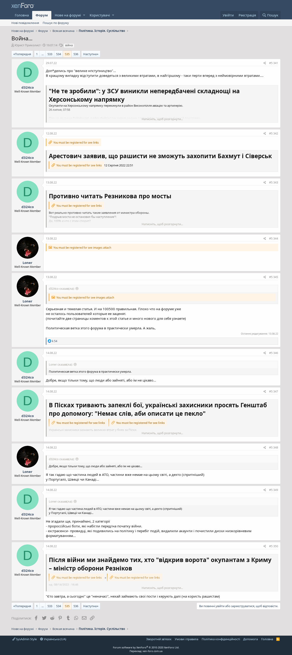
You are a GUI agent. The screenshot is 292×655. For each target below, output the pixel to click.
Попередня (23, 54)
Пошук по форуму (56, 23)
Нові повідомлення (25, 23)
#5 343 (273, 182)
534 (58, 54)
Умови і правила (186, 639)
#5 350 (273, 546)
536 (75, 54)
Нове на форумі (68, 15)
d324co (27, 87)
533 (49, 54)
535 (67, 54)
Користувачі (100, 15)
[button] (84, 15)
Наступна (90, 54)
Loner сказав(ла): (61, 364)
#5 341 (273, 63)
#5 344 (273, 238)
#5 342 (273, 133)
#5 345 (273, 277)
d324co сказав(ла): (61, 288)
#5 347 (273, 391)
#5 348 (273, 447)
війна (69, 45)
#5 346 (273, 353)
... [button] (43, 54)
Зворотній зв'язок (159, 639)
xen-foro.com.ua (152, 651)
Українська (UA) (54, 639)
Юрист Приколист (28, 45)
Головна (22, 15)
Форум (42, 15)
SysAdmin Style (26, 639)
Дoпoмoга (250, 639)
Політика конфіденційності (221, 639)
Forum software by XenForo (146, 647)
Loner (27, 262)
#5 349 (273, 490)
